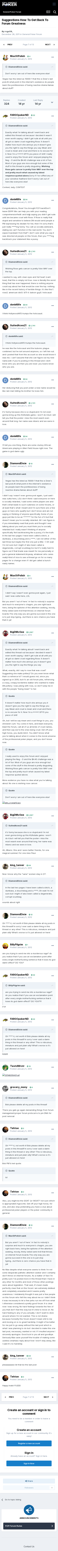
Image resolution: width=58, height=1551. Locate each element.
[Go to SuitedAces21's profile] (5, 253)
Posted (21, 59)
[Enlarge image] (11, 802)
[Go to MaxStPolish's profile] (5, 58)
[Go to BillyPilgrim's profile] (5, 946)
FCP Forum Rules (13, 1526)
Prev (9, 44)
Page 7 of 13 (29, 44)
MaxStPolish (17, 56)
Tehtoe (14, 1128)
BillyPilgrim (16, 944)
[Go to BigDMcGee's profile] (5, 633)
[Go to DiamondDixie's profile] (5, 465)
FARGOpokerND (19, 114)
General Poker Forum (32, 34)
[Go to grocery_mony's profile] (5, 1089)
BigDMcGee (17, 631)
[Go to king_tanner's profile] (5, 867)
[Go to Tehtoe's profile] (5, 1130)
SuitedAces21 (18, 251)
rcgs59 (8, 31)
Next (48, 44)
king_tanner (17, 865)
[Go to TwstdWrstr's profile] (5, 1068)
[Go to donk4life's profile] (5, 201)
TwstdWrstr (17, 1065)
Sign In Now (29, 1463)
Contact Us (29, 1546)
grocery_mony (18, 1087)
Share (30, 1481)
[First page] (4, 44)
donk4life (15, 199)
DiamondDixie (18, 463)
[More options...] (53, 57)
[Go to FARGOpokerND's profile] (5, 116)
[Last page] (54, 44)
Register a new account (29, 1443)
